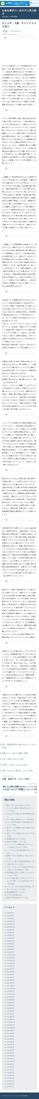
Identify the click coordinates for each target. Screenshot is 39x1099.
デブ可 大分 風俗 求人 (14, 895)
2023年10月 (11, 994)
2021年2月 (10, 1084)
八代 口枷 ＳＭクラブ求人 (13, 759)
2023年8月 (10, 1000)
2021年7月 (10, 1070)
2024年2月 (10, 983)
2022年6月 (10, 1039)
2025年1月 (10, 952)
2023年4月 (10, 1011)
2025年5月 (10, 941)
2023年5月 (10, 1008)
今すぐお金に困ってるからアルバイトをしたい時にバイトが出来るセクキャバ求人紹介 (20, 881)
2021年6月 (10, 1072)
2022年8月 (10, 1033)
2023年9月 (10, 997)
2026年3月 (10, 913)
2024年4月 (10, 977)
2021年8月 (10, 1067)
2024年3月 (10, 980)
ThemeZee (24, 1095)
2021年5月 (10, 1075)
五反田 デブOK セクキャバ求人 (15, 765)
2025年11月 (11, 924)
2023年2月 (10, 1016)
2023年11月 (11, 991)
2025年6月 (10, 938)
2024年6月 (10, 972)
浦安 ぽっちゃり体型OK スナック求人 (17, 770)
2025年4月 (10, 944)
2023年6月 (10, 1005)
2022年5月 (10, 1042)
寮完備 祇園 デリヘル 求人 (16, 892)
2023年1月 (10, 1019)
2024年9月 (10, 963)
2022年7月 (10, 1036)
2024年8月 (10, 966)
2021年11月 (10, 1058)
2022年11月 (11, 1025)
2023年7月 (10, 1002)
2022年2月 (10, 1050)
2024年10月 (11, 960)
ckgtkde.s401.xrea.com (9, 34)
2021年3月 (10, 1081)
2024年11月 (11, 958)
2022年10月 (11, 1028)
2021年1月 (10, 1086)
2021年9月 (10, 1064)
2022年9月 (10, 1030)
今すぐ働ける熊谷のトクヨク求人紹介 (20, 819)
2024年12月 (11, 955)
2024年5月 (10, 974)
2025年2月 (10, 949)
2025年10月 (11, 927)
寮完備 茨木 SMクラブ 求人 (16, 839)
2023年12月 (11, 988)
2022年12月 (11, 1022)
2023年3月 (10, 1014)
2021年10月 (11, 1061)
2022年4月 (10, 1044)
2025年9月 (10, 930)
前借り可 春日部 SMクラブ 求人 (18, 898)
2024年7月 (10, 969)
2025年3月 (10, 946)
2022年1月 (10, 1053)
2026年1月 (10, 918)
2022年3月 (10, 1047)
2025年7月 (10, 935)
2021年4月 (10, 1078)
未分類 (5, 31)
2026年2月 (10, 916)
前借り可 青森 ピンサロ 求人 (17, 842)
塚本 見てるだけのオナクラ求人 (19, 805)
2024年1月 (10, 986)
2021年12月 (11, 1056)
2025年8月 (10, 932)
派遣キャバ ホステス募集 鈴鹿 (15, 753)
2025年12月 (11, 921)
